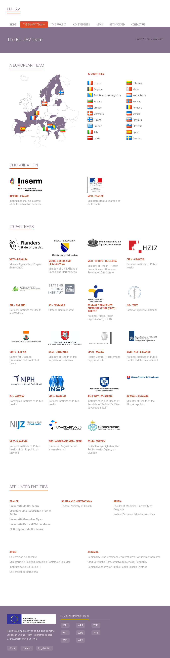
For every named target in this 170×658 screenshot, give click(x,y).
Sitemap (27, 648)
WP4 (65, 633)
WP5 (80, 633)
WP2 (80, 625)
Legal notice (44, 648)
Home (13, 24)
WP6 (95, 633)
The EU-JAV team (33, 24)
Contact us (138, 24)
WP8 (80, 640)
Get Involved (117, 24)
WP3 (95, 625)
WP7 (65, 640)
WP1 (65, 625)
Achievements (81, 24)
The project (58, 24)
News (99, 24)
